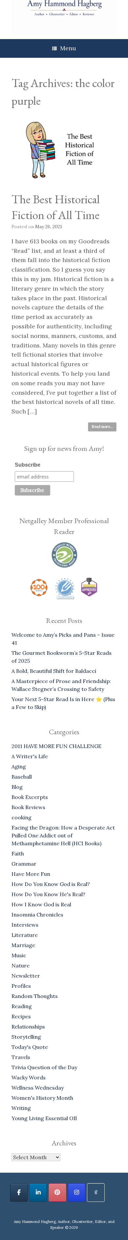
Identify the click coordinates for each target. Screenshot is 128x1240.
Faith (17, 853)
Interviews (24, 924)
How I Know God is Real (41, 904)
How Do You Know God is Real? (50, 884)
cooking (21, 817)
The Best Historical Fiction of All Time (55, 207)
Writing (21, 1108)
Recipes (21, 1016)
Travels (20, 1057)
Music (18, 955)
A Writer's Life (29, 756)
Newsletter (25, 975)
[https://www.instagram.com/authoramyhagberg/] (77, 1193)
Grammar (23, 863)
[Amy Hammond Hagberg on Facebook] (19, 1193)
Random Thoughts (34, 996)
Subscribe (27, 465)
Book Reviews (28, 807)
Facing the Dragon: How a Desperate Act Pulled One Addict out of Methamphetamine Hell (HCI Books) (63, 835)
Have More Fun (30, 874)
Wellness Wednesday (37, 1087)
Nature (20, 965)
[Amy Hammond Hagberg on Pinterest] (57, 1193)
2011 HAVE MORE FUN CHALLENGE (56, 746)
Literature (24, 935)
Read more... (102, 426)
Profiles (21, 986)
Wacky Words (28, 1077)
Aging (18, 766)
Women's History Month (42, 1098)
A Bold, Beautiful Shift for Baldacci (53, 671)
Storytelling (26, 1036)
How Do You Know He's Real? (48, 894)
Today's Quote (29, 1047)
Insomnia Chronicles (37, 914)
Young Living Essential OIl (44, 1118)
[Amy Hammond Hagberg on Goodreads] (96, 1192)
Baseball (21, 776)
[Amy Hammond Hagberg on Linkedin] (38, 1193)
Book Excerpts (29, 797)
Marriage (23, 945)
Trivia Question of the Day (44, 1067)
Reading (21, 1006)
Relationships (28, 1026)
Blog (17, 787)
